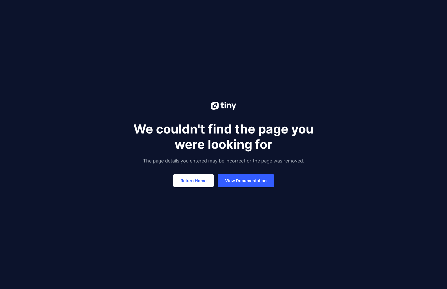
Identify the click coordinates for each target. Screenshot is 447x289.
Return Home (193, 180)
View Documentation (246, 180)
